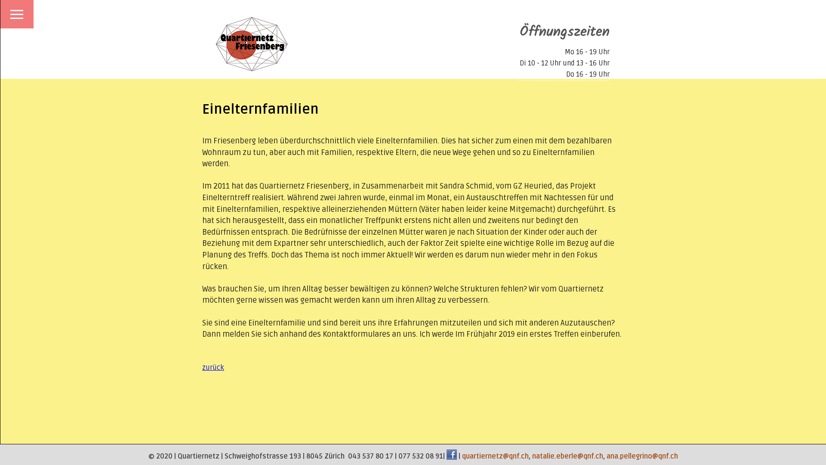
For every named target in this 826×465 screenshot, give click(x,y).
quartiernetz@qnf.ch (495, 456)
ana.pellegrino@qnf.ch (642, 456)
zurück (213, 367)
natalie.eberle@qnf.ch (567, 456)
